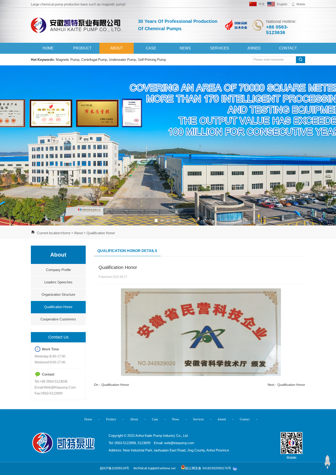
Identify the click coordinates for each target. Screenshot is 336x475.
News (185, 48)
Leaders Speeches (58, 282)
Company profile (58, 270)
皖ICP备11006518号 (114, 468)
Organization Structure (58, 294)
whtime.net (168, 468)
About (116, 48)
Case (151, 48)
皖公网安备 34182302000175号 (208, 468)
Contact (288, 48)
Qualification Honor (101, 233)
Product (82, 48)
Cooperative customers (58, 319)
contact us (58, 337)
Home (48, 48)
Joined (254, 48)
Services (219, 48)
